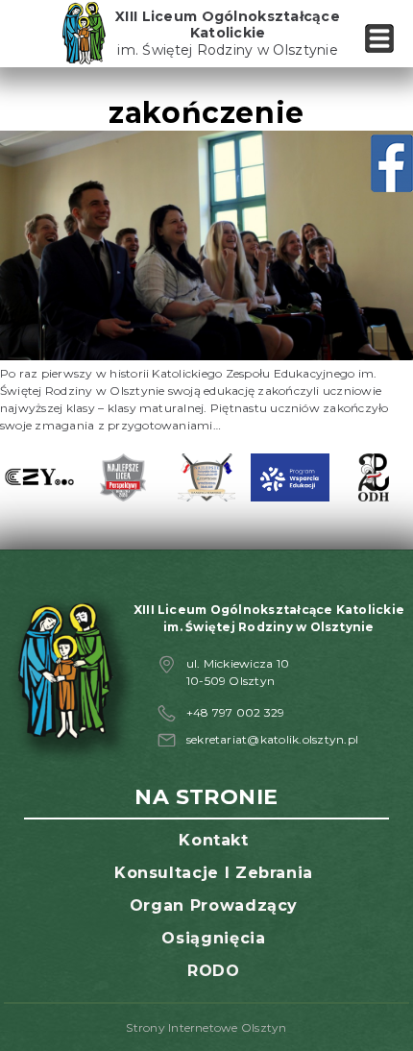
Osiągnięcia (213, 938)
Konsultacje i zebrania (213, 873)
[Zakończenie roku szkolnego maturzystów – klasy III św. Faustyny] (206, 356)
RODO (213, 971)
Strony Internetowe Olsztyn (206, 1027)
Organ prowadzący (214, 905)
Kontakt (213, 840)
